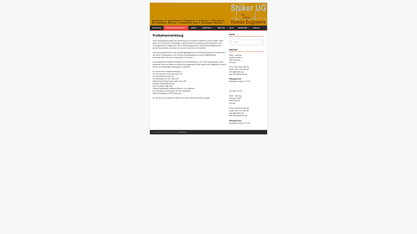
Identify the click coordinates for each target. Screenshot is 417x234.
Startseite (156, 28)
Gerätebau (206, 28)
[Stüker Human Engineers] (208, 24)
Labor (193, 28)
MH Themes (182, 132)
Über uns (221, 28)
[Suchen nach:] (247, 42)
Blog (231, 28)
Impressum (242, 28)
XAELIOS (256, 28)
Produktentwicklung (175, 28)
